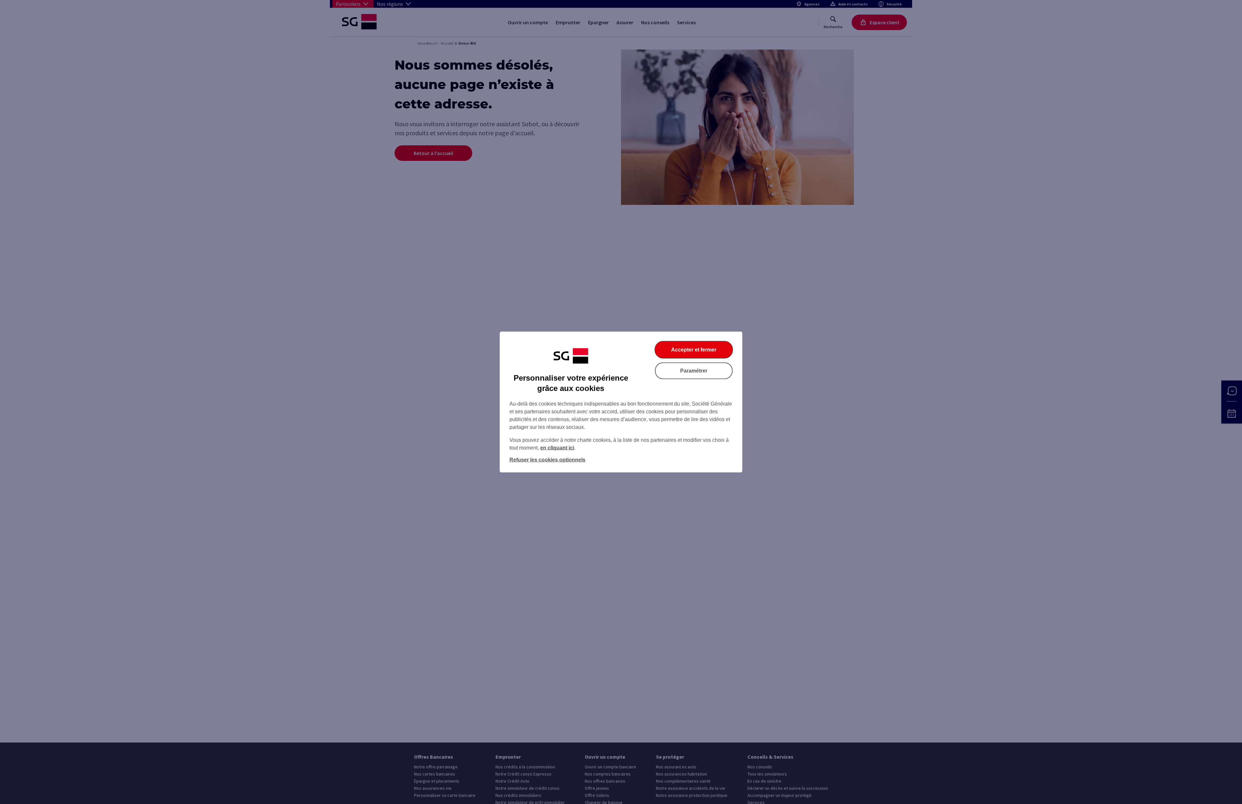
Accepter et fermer (693, 349)
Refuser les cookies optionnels (547, 460)
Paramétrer (693, 371)
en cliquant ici (557, 448)
